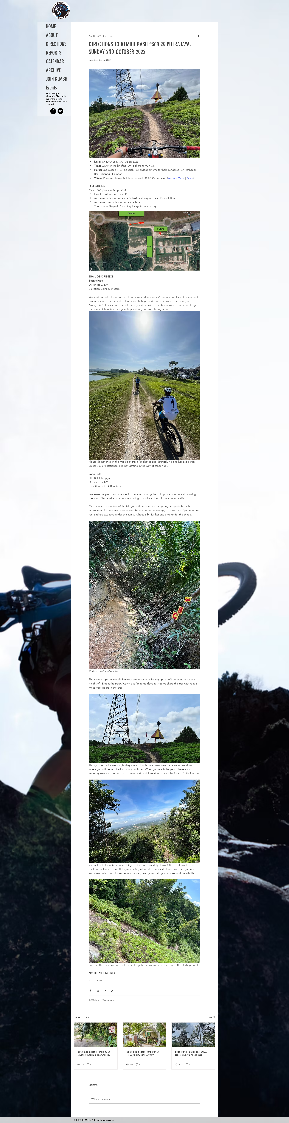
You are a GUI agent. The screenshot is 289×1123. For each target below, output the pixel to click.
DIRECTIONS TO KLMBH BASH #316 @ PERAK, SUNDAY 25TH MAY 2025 (142, 1054)
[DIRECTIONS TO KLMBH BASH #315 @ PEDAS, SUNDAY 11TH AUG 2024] (193, 1035)
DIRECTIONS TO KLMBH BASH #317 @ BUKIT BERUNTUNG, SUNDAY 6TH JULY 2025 (94, 1054)
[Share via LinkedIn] (105, 990)
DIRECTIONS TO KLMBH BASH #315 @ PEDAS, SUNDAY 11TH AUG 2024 (191, 1054)
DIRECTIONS (95, 980)
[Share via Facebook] (90, 990)
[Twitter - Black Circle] (60, 111)
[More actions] (198, 36)
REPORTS (53, 53)
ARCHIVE (53, 70)
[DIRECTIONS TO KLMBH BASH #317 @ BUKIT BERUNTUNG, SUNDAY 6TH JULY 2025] (95, 1035)
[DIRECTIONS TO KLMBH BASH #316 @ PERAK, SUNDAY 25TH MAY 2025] (144, 1035)
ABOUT (52, 35)
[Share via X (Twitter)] (97, 990)
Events (51, 88)
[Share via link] (112, 990)
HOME (51, 26)
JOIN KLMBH (56, 79)
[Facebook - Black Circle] (53, 111)
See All (212, 1016)
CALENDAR (55, 61)
